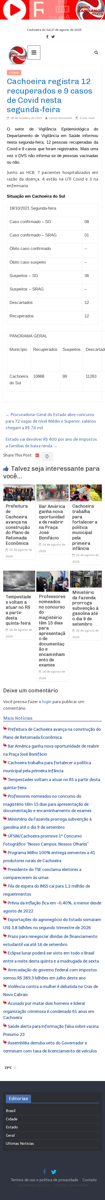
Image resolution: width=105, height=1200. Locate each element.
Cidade (14, 72)
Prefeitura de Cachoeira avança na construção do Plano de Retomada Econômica (18, 525)
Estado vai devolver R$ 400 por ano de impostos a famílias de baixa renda (51, 442)
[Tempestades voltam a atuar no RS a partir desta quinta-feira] (19, 573)
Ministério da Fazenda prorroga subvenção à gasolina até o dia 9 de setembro (85, 608)
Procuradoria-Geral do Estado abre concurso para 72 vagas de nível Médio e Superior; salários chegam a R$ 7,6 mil (51, 421)
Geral (10, 1135)
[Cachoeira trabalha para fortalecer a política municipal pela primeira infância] (86, 487)
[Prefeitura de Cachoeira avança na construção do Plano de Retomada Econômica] (19, 487)
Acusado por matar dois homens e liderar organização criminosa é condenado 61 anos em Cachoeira (48, 1010)
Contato (90, 1180)
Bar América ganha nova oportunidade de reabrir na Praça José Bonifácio (52, 522)
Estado (12, 1127)
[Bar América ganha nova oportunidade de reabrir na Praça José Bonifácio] (52, 487)
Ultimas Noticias (36, 72)
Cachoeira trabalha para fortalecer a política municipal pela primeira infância (84, 527)
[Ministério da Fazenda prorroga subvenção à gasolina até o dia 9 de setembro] (86, 573)
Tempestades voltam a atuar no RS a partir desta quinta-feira (18, 610)
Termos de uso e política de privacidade (45, 1180)
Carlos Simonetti (60, 118)
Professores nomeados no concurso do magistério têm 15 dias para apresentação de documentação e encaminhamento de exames (52, 631)
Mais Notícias (17, 718)
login (47, 701)
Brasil (10, 1111)
